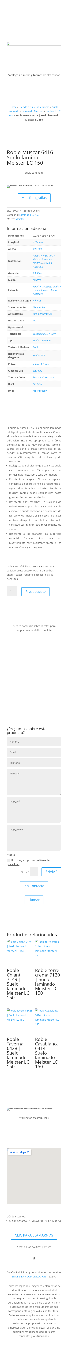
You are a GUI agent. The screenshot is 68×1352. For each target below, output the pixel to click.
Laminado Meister (32, 111)
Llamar (34, 899)
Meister (20, 219)
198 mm (37, 249)
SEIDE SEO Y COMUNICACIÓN (29, 1276)
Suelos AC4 (39, 355)
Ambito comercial (42, 286)
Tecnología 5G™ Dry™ (44, 333)
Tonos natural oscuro (44, 377)
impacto (37, 255)
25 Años (37, 273)
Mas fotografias (34, 197)
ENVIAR (51, 871)
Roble (36, 347)
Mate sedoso (40, 390)
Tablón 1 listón (41, 364)
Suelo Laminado (42, 340)
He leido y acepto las (28, 862)
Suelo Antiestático (42, 313)
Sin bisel (37, 384)
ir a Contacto (34, 885)
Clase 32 (37, 370)
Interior (45, 290)
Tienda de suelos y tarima (34, 107)
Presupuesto (35, 591)
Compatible (39, 307)
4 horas (37, 300)
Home (13, 107)
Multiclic (37, 263)
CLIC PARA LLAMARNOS (34, 1235)
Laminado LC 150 (29, 214)
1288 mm (38, 242)
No (34, 320)
